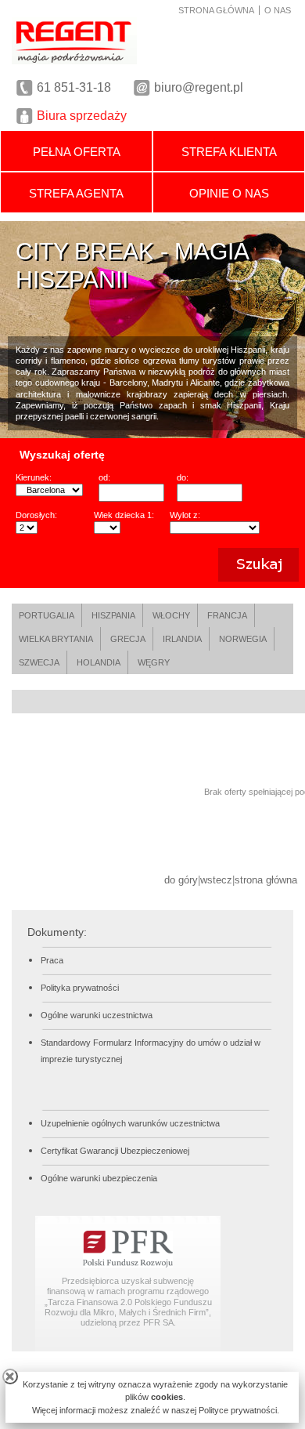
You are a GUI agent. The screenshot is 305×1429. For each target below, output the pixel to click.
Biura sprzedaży (82, 115)
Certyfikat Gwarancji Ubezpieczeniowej (115, 1150)
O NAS (277, 10)
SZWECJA (39, 662)
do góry (181, 880)
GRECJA (127, 639)
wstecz (216, 880)
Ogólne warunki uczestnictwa (96, 1015)
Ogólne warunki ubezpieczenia (99, 1178)
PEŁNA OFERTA (76, 151)
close (10, 1376)
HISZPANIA (113, 615)
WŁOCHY (171, 615)
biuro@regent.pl (198, 87)
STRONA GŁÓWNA (216, 10)
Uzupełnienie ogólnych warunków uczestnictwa (130, 1123)
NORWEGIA (243, 639)
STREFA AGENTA (76, 193)
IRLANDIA (182, 639)
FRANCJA (227, 615)
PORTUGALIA (46, 615)
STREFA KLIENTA (229, 151)
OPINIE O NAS (229, 193)
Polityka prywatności (80, 987)
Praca (52, 960)
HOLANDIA (98, 662)
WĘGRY (154, 662)
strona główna (266, 880)
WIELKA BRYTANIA (56, 639)
